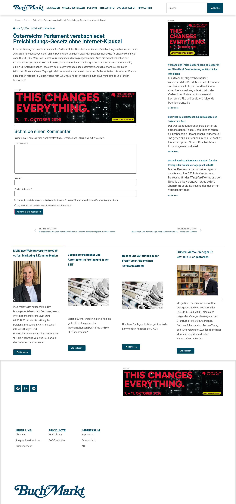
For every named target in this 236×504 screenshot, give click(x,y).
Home (17, 20)
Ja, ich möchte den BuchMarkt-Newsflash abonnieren (44, 205)
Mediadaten (53, 8)
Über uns (21, 434)
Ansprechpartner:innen (28, 440)
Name (18, 178)
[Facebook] (17, 388)
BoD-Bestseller (126, 8)
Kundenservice (24, 446)
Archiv (26, 20)
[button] (14, 299)
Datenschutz (89, 440)
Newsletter (145, 8)
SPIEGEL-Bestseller (73, 8)
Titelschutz (107, 8)
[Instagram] (25, 388)
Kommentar (21, 143)
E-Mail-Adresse (23, 189)
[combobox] (186, 8)
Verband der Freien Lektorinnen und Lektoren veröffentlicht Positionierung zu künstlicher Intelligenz (193, 69)
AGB (84, 446)
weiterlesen (173, 108)
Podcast (92, 8)
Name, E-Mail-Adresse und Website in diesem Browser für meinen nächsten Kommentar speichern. (67, 200)
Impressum (88, 434)
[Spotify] (33, 388)
